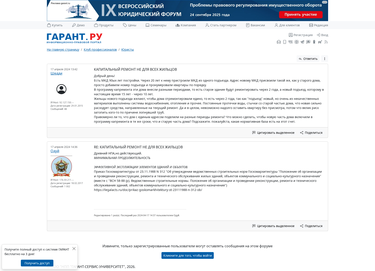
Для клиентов (289, 25)
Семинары (158, 25)
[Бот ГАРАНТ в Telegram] (308, 42)
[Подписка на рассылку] (279, 42)
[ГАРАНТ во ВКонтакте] (290, 42)
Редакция (321, 25)
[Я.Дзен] (296, 42)
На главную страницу (63, 49)
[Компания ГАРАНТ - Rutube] (320, 42)
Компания (188, 25)
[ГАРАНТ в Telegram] (302, 42)
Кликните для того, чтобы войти (187, 255)
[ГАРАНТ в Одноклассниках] (314, 42)
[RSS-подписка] (325, 42)
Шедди (56, 73)
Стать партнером (223, 25)
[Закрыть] (74, 248)
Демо (81, 25)
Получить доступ (37, 263)
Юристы (127, 49)
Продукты (106, 25)
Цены (132, 25)
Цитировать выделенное (275, 132)
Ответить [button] (310, 59)
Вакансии (258, 25)
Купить (57, 25)
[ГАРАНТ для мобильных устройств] (285, 42)
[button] (324, 58)
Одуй (55, 151)
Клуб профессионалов (100, 49)
